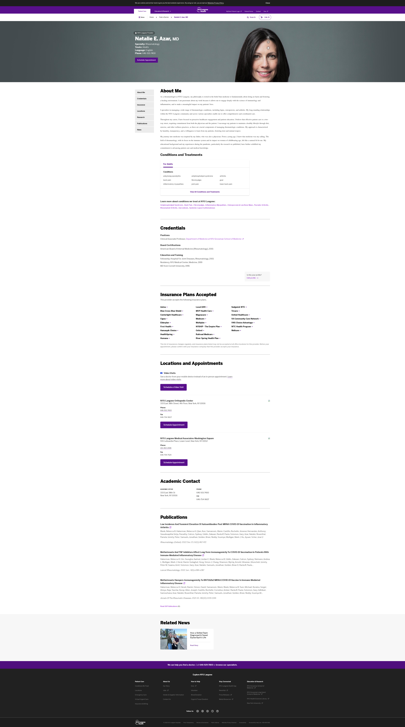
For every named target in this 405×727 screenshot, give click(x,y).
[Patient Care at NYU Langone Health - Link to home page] (202, 10)
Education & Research (162, 11)
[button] (268, 3)
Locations (141, 111)
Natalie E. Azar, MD (181, 17)
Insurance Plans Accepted (188, 294)
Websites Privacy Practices (229, 722)
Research (140, 117)
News (139, 130)
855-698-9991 (266, 722)
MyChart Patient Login (233, 11)
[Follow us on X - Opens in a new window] (202, 711)
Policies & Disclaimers (202, 722)
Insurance (141, 105)
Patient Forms (249, 11)
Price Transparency (188, 722)
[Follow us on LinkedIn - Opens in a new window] (217, 711)
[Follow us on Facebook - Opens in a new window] (197, 711)
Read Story (194, 645)
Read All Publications (170, 606)
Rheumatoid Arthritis (168, 208)
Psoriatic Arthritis (261, 205)
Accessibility (242, 722)
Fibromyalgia (199, 205)
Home (152, 17)
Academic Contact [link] (180, 481)
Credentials (141, 99)
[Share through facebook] (268, 37)
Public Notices (215, 722)
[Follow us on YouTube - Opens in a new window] (212, 711)
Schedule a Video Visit (173, 387)
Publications (142, 124)
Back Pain (188, 205)
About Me (141, 92)
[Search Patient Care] (248, 17)
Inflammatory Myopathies (215, 205)
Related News (175, 622)
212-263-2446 (165, 448)
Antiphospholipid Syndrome (171, 205)
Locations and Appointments (191, 363)
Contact (258, 11)
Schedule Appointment (146, 60)
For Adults (168, 164)
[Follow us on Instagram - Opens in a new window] (207, 711)
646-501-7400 (148, 53)
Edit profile (251, 278)
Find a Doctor (164, 17)
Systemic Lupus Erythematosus (202, 208)
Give (265, 11)
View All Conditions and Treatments (205, 192)
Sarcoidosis (183, 208)
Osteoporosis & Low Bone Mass (240, 205)
